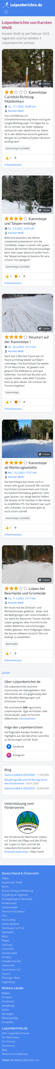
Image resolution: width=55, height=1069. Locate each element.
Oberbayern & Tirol (13, 928)
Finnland (7, 997)
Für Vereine (8, 1041)
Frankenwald (9, 903)
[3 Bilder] (27, 68)
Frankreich (8, 1001)
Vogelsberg (8, 982)
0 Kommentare (13, 164)
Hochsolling (8, 919)
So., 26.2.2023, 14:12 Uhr (22, 347)
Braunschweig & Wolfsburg (17, 890)
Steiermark (8, 965)
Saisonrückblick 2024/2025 (19, 788)
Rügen (5, 940)
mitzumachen (27, 718)
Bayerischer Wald (12, 882)
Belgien (6, 993)
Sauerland (8, 948)
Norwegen (8, 1014)
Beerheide (11, 644)
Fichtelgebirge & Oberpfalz (17, 899)
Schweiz (6, 957)
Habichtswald (9, 907)
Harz (4, 915)
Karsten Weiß (16, 111)
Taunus (6, 973)
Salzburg (7, 944)
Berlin (5, 886)
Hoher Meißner (10, 924)
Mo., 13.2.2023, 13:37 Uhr (22, 472)
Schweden (8, 1022)
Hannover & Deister (13, 911)
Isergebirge (8, 1005)
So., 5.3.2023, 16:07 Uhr (21, 228)
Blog (7, 769)
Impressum (8, 1045)
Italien (5, 1009)
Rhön (5, 936)
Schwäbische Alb (11, 961)
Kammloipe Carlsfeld (17, 148)
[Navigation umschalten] (6, 12)
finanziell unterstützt (16, 851)
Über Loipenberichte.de (15, 1033)
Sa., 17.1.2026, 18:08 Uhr (22, 106)
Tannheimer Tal (11, 969)
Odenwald (7, 932)
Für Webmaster (11, 1037)
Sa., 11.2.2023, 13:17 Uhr (22, 598)
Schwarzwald (9, 953)
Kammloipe (12, 392)
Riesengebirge (10, 1018)
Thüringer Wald (11, 978)
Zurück (6, 672)
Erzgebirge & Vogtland (15, 895)
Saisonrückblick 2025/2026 (19, 775)
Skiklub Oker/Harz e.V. (27, 1060)
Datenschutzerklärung (15, 1054)
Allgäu (5, 878)
